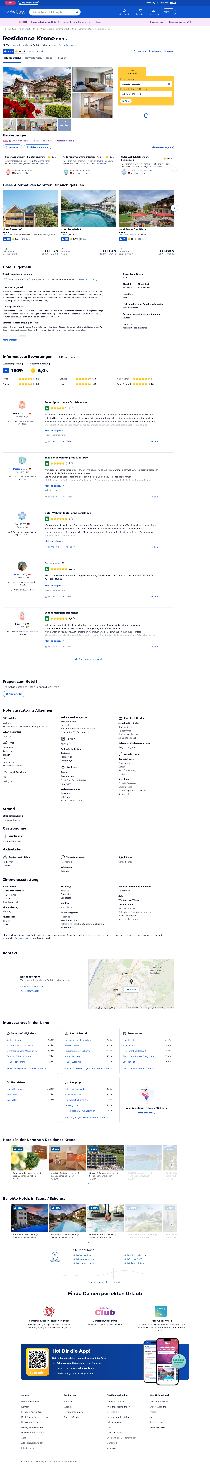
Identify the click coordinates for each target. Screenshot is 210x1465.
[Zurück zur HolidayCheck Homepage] (15, 12)
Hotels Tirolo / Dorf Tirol (134, 1259)
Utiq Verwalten (114, 1422)
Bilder (49, 58)
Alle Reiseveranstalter (32, 1443)
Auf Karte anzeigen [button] (68, 45)
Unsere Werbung (157, 1407)
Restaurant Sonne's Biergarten (138, 1056)
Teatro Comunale (15, 1089)
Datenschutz (113, 1412)
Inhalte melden (28, 1448)
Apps (23, 1437)
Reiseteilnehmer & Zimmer (133, 89)
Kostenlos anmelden (178, 22)
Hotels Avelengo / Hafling (84, 1263)
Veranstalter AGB (115, 1401)
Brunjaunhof (129, 1045)
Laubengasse (71, 1105)
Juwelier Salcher (73, 1094)
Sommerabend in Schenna (19, 1045)
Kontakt (149, 3)
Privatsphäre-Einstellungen (120, 1417)
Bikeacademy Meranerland (78, 1040)
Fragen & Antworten (31, 1412)
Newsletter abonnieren (32, 1422)
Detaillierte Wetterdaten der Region (105, 1282)
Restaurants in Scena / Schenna (138, 1068)
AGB (109, 1427)
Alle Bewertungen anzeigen (87, 659)
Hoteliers (68, 1401)
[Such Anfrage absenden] (77, 12)
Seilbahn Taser (72, 1045)
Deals (9, 3)
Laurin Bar (11, 1100)
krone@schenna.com (34, 986)
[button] (37, 92)
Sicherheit (112, 1443)
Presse (152, 1412)
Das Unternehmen (158, 1401)
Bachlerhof (128, 1040)
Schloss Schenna (14, 1040)
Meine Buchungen (30, 1401)
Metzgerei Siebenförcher (77, 1100)
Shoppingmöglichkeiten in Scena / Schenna (86, 1117)
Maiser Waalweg (73, 1062)
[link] (124, 12)
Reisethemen (156, 1422)
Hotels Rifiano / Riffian (133, 1263)
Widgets (68, 1407)
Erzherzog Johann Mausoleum (21, 1051)
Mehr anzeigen (10, 339)
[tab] (132, 71)
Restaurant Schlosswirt (134, 1051)
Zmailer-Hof (129, 1062)
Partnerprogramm (73, 1412)
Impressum (112, 1448)
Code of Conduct (72, 1417)
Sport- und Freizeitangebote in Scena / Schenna (88, 1068)
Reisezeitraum (127, 79)
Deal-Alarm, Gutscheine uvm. (36, 1417)
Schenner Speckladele (76, 1089)
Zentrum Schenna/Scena (18, 1056)
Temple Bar (12, 1094)
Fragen (62, 58)
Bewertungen (33, 58)
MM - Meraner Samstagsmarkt (80, 1111)
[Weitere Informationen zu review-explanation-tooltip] (42, 51)
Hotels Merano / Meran (83, 1259)
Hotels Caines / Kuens (82, 1255)
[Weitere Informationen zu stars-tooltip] (66, 39)
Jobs (151, 1417)
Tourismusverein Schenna (77, 1051)
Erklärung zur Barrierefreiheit (121, 1437)
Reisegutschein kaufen (32, 1427)
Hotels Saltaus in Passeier (135, 1255)
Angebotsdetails (22, 938)
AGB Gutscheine (115, 1432)
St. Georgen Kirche (15, 1062)
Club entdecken (157, 22)
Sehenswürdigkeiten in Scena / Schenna (26, 1068)
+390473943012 (31, 991)
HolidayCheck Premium (33, 1432)
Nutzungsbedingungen (118, 1407)
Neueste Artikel (157, 1427)
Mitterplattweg (72, 1056)
